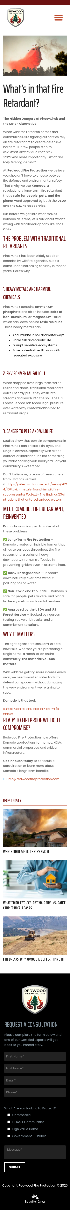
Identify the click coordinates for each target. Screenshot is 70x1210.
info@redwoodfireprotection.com (33, 779)
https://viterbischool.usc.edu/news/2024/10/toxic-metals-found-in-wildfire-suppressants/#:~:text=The (35, 489)
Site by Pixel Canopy (35, 1201)
